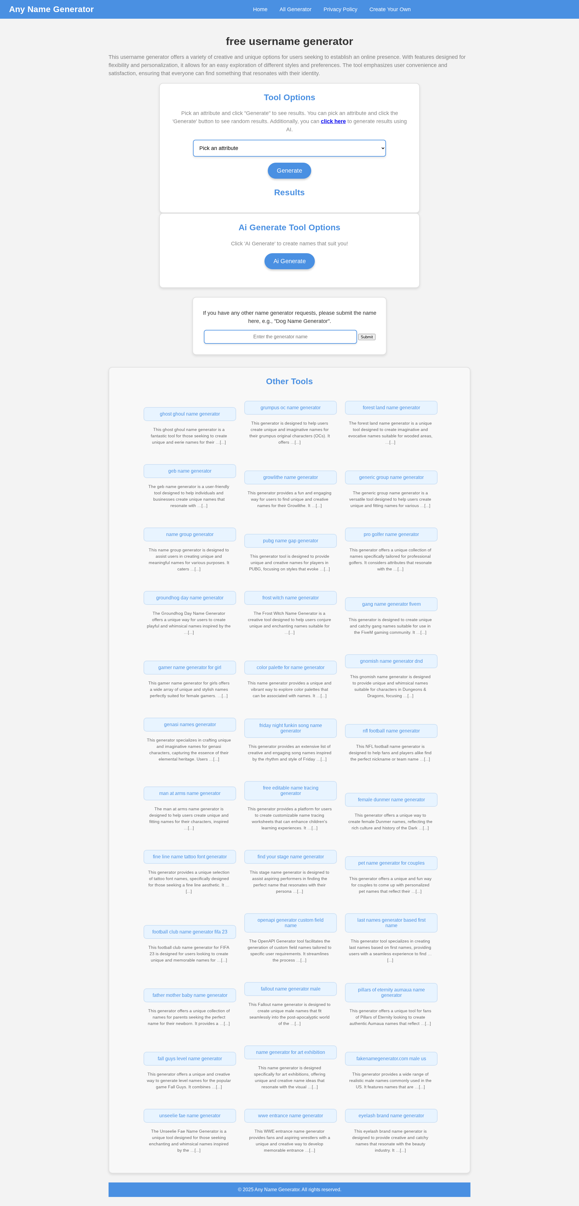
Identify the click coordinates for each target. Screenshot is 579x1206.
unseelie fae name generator (189, 1115)
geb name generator (189, 471)
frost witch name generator (290, 597)
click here (333, 121)
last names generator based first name (391, 922)
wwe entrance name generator (290, 1115)
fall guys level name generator (190, 1058)
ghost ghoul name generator (190, 413)
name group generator (190, 534)
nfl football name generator (391, 730)
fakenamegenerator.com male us (391, 1058)
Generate (289, 170)
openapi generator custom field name (291, 922)
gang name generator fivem (391, 604)
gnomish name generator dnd (391, 661)
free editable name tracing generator (290, 790)
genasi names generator (190, 724)
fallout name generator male (291, 988)
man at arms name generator (189, 793)
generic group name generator (391, 477)
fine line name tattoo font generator (190, 856)
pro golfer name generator (391, 534)
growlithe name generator (290, 477)
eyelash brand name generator (391, 1115)
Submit (367, 337)
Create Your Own (390, 9)
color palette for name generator (290, 667)
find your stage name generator (291, 856)
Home (260, 9)
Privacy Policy (340, 9)
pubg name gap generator (290, 540)
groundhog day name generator (189, 597)
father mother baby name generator (190, 995)
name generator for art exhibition (290, 1052)
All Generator (296, 9)
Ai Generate (290, 261)
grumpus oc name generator (291, 407)
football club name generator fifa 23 (189, 931)
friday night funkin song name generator (290, 728)
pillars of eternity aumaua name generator (391, 992)
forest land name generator (391, 407)
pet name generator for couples (391, 863)
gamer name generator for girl (189, 667)
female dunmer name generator (391, 799)
